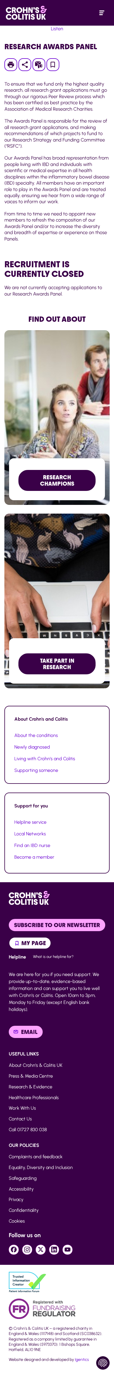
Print (13, 65)
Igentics (82, 1359)
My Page (33, 943)
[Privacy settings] (103, 1363)
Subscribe (41, 65)
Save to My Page (52, 66)
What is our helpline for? (53, 956)
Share (24, 64)
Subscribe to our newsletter (57, 925)
